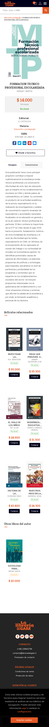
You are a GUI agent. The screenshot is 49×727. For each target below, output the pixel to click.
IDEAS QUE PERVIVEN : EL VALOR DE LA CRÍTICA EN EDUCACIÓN (35, 355)
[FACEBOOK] (18, 636)
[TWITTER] (22, 636)
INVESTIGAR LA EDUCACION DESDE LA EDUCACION (14, 355)
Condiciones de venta (24, 671)
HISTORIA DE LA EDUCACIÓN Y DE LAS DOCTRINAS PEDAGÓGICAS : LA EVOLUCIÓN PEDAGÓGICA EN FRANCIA (14, 492)
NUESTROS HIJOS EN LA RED (35, 492)
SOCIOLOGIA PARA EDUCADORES (14, 567)
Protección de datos (24, 675)
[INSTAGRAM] (27, 636)
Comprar (14, 374)
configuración (24, 711)
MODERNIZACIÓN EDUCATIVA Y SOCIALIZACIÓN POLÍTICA (34, 423)
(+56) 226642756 (24, 649)
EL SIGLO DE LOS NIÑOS (14, 423)
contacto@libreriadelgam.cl (24, 653)
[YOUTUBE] (31, 636)
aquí (24, 708)
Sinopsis (12, 165)
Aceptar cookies (24, 720)
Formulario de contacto (25, 657)
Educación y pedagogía (12, 17)
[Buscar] (45, 10)
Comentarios (31, 165)
